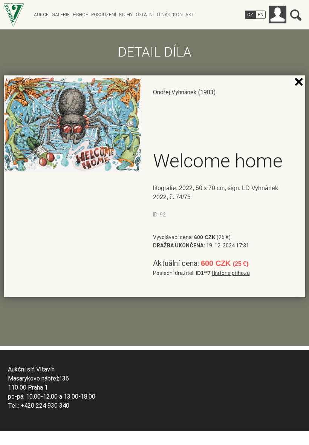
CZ (250, 14)
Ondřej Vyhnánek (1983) (184, 92)
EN (260, 14)
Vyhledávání (295, 15)
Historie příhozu (231, 273)
